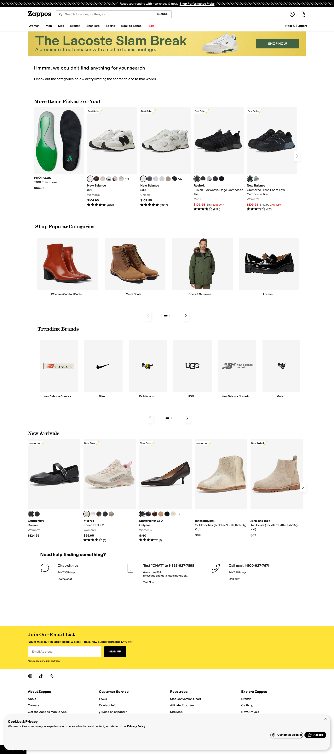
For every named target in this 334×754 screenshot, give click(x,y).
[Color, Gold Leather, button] (173, 514)
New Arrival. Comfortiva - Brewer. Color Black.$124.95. (54, 488)
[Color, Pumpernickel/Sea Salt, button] (96, 179)
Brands (246, 699)
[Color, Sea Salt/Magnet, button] (150, 179)
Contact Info (107, 705)
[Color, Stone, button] (111, 514)
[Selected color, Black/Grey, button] (197, 179)
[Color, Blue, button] (215, 179)
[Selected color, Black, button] (31, 514)
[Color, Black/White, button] (221, 179)
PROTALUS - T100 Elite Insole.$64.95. (59, 148)
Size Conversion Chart (185, 699)
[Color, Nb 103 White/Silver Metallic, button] (156, 179)
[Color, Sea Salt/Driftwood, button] (168, 179)
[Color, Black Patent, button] (37, 514)
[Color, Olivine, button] (99, 514)
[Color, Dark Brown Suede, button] (155, 514)
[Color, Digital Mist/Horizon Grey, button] (109, 179)
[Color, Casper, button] (93, 514)
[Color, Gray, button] (209, 179)
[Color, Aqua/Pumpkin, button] (256, 179)
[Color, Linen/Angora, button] (103, 179)
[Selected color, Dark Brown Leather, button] (142, 514)
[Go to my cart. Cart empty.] (302, 14)
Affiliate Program (182, 705)
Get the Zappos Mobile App (47, 712)
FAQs (103, 699)
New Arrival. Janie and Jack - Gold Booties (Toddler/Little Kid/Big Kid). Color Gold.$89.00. (221, 488)
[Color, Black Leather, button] (148, 514)
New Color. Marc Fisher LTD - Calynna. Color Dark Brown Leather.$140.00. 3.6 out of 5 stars (165, 490)
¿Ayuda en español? (113, 712)
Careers (33, 705)
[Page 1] (166, 315)
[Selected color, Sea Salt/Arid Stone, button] (143, 179)
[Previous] (148, 316)
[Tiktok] (41, 676)
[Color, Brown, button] (203, 179)
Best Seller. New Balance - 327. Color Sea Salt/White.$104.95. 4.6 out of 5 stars (112, 157)
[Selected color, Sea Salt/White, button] (90, 179)
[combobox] (105, 14)
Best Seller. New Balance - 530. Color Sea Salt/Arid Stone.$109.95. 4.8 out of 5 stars (165, 157)
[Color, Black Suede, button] (167, 514)
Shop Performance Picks (197, 3)
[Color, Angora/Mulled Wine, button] (115, 179)
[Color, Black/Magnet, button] (174, 179)
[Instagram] (30, 676)
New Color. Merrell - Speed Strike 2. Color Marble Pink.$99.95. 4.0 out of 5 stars (110, 490)
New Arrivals (250, 712)
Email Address (42, 651)
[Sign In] (292, 14)
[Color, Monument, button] (105, 514)
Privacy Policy (136, 726)
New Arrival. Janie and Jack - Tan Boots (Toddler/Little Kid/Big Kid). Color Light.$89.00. (276, 488)
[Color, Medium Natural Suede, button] (161, 514)
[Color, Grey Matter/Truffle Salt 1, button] (162, 179)
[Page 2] (169, 315)
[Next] (297, 156)
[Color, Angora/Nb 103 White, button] (121, 179)
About (32, 699)
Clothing (247, 705)
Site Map (176, 712)
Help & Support (296, 26)
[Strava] (52, 676)
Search (162, 14)
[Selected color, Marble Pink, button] (87, 514)
